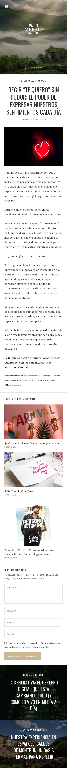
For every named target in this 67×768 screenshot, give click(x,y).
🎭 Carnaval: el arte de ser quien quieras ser (31, 443)
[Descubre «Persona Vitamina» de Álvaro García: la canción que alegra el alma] (33, 523)
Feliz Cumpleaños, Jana (18, 491)
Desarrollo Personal (33, 80)
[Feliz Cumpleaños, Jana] (33, 469)
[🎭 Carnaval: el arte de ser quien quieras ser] (33, 421)
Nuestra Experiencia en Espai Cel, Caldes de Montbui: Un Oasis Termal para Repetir (33, 747)
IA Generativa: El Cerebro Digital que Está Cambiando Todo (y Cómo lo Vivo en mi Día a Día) (33, 695)
